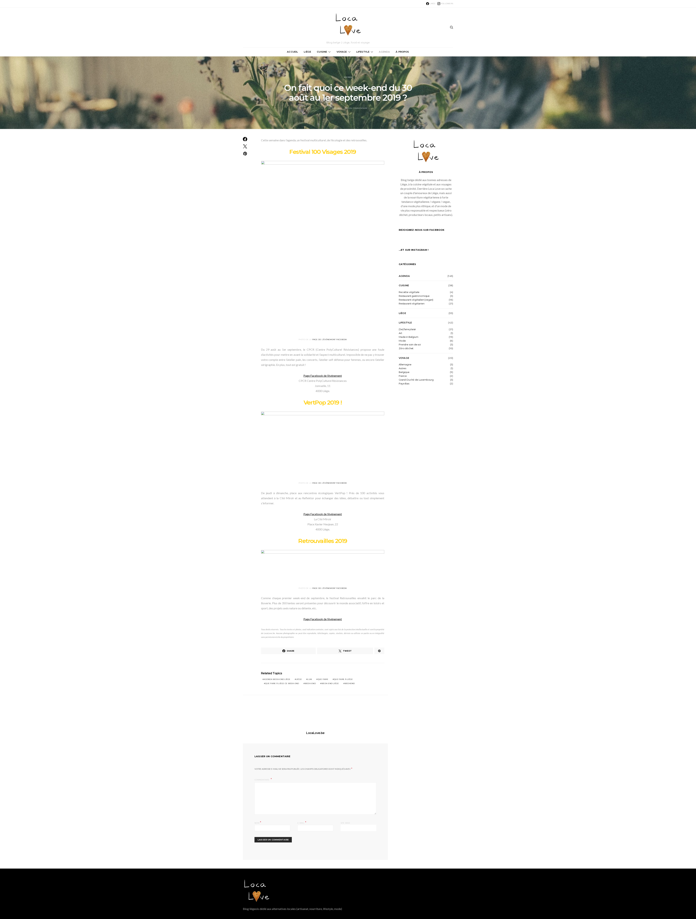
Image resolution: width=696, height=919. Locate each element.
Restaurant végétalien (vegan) (416, 300)
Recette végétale (409, 292)
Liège (307, 51)
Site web (345, 823)
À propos (402, 51)
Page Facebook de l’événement (322, 375)
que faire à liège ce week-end (282, 683)
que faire (323, 679)
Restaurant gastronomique (414, 296)
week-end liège (330, 683)
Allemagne (405, 364)
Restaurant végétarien (411, 303)
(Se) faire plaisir (407, 329)
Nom (257, 822)
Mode (402, 341)
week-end (310, 683)
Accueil (292, 51)
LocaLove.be (315, 733)
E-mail (301, 822)
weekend (350, 683)
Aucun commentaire (356, 108)
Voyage (342, 51)
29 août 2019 (335, 108)
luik (309, 679)
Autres (402, 368)
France (403, 376)
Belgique (404, 372)
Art (400, 333)
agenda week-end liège (277, 679)
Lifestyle (362, 51)
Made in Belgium (408, 337)
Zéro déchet (406, 348)
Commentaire (262, 780)
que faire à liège (343, 679)
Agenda (384, 51)
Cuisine (322, 51)
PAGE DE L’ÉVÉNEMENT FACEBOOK (329, 339)
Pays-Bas (404, 383)
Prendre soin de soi (410, 344)
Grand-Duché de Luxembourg (416, 380)
